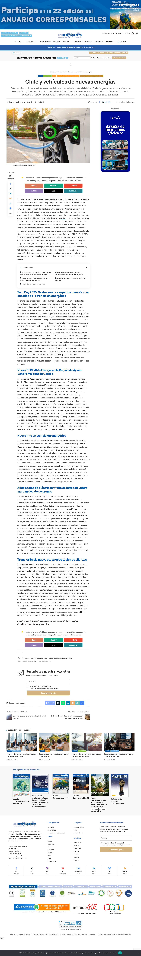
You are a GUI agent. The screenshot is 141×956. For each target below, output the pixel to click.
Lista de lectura (116, 33)
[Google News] (78, 871)
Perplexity (73, 191)
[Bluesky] (109, 871)
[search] (133, 33)
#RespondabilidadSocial (43, 661)
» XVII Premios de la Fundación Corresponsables (16, 36)
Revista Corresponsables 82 (81, 797)
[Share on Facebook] (99, 102)
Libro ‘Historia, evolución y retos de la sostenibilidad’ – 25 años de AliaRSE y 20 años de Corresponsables (40, 801)
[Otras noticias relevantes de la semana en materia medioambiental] (87, 742)
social (63, 218)
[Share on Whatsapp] (63, 703)
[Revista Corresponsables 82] (81, 784)
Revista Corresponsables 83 (60, 797)
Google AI (73, 186)
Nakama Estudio (52, 934)
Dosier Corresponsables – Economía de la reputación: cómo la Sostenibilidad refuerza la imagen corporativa (99, 804)
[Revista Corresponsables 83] (61, 784)
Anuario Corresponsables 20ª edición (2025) (21, 801)
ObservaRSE (24, 33)
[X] (31, 871)
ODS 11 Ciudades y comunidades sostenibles (68, 76)
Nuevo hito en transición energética (34, 284)
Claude (33, 186)
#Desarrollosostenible (36, 658)
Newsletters (126, 33)
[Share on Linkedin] (10, 193)
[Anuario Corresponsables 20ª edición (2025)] (21, 785)
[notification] (137, 33)
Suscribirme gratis (48, 693)
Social (54, 76)
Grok (53, 191)
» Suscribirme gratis (119, 58)
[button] (106, 102)
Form (2, 938)
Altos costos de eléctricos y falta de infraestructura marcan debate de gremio (69, 273)
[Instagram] (47, 871)
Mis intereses (106, 33)
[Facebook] (16, 871)
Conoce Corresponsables (9, 33)
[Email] (10, 198)
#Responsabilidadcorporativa (52, 658)
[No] (138, 953)
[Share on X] (102, 102)
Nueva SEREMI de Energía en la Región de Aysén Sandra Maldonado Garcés (34, 279)
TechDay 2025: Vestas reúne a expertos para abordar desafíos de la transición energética (35, 273)
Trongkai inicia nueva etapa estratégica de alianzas (70, 279)
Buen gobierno (17, 750)
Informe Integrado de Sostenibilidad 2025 (114, 934)
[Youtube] (62, 871)
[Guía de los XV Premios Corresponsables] (119, 785)
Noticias (40, 76)
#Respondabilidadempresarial (26, 661)
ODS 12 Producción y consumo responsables (91, 76)
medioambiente (66, 658)
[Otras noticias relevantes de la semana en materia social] (54, 742)
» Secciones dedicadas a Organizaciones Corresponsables (108, 53)
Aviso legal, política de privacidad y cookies (78, 934)
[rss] (124, 871)
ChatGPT (53, 186)
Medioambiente (47, 76)
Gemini (34, 191)
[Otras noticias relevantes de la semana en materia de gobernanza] (22, 742)
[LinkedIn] (93, 871)
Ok (120, 953)
